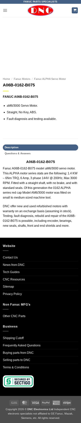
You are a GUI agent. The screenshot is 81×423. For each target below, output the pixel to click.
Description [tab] (12, 147)
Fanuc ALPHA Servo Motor (50, 79)
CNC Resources (14, 279)
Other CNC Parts (14, 316)
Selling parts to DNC (16, 360)
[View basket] (75, 10)
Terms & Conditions (16, 367)
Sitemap (8, 286)
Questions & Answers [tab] (18, 153)
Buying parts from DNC (18, 352)
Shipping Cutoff (13, 338)
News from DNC (14, 264)
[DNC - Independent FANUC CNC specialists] (40, 10)
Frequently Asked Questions (21, 345)
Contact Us (10, 257)
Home (6, 79)
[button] (5, 10)
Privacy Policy (12, 294)
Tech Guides (11, 272)
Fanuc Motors (22, 79)
